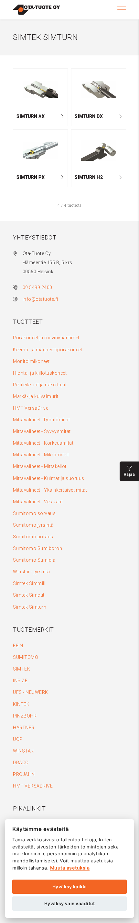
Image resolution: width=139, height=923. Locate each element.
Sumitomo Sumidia (34, 560)
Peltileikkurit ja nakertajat (40, 384)
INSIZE (20, 680)
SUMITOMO (25, 657)
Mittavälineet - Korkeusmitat (43, 443)
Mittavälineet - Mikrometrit (41, 454)
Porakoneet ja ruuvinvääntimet (46, 337)
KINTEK (21, 704)
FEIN (18, 645)
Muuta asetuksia (70, 867)
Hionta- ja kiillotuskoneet (40, 373)
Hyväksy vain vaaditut (69, 903)
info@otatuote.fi (40, 299)
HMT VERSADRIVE (33, 786)
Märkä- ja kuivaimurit (36, 396)
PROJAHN (24, 774)
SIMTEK (21, 669)
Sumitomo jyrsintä (33, 525)
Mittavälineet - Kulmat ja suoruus (48, 478)
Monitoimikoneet (31, 361)
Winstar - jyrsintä (31, 571)
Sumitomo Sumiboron (37, 548)
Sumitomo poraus (33, 536)
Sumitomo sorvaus (34, 513)
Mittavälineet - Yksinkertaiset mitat (50, 490)
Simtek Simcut (29, 595)
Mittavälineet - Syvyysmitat (42, 431)
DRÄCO (21, 762)
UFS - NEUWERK (30, 692)
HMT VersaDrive (30, 408)
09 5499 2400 (37, 287)
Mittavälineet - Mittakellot (40, 466)
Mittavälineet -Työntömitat (41, 419)
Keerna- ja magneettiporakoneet (47, 349)
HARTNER (24, 727)
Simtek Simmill (29, 583)
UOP (18, 739)
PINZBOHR (25, 716)
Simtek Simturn (29, 607)
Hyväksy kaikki (69, 886)
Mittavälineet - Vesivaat (38, 501)
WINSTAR (23, 751)
